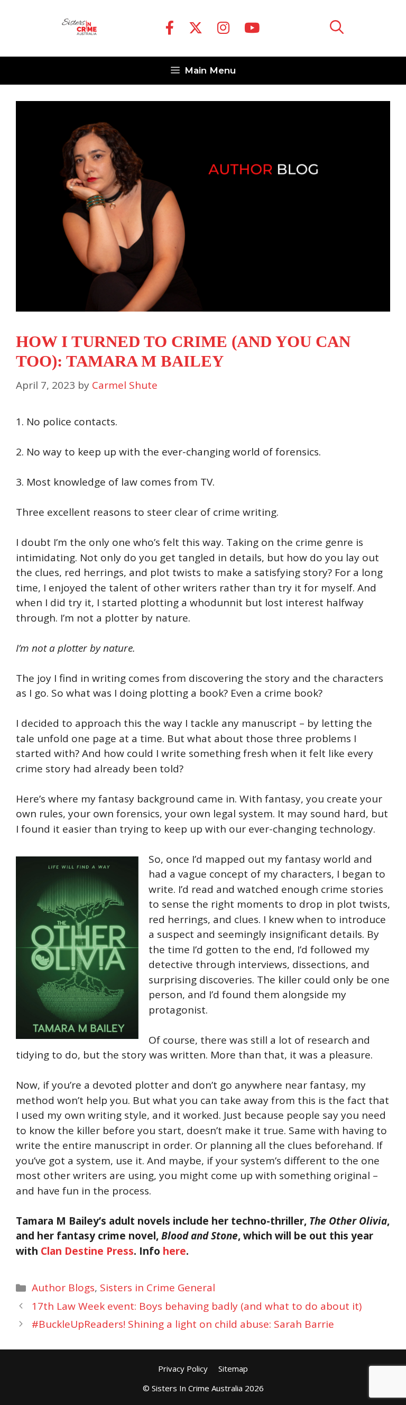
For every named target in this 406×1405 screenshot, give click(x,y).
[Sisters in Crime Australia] (79, 28)
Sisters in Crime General (157, 1287)
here (174, 1251)
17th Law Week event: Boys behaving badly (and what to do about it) (197, 1306)
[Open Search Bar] (336, 28)
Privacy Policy (183, 1368)
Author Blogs (63, 1287)
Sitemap (233, 1368)
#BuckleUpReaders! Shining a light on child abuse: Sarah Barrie (183, 1324)
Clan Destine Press (87, 1251)
